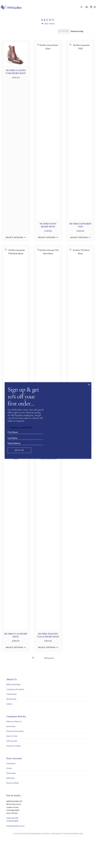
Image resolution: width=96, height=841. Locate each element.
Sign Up (19, 450)
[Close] (89, 384)
